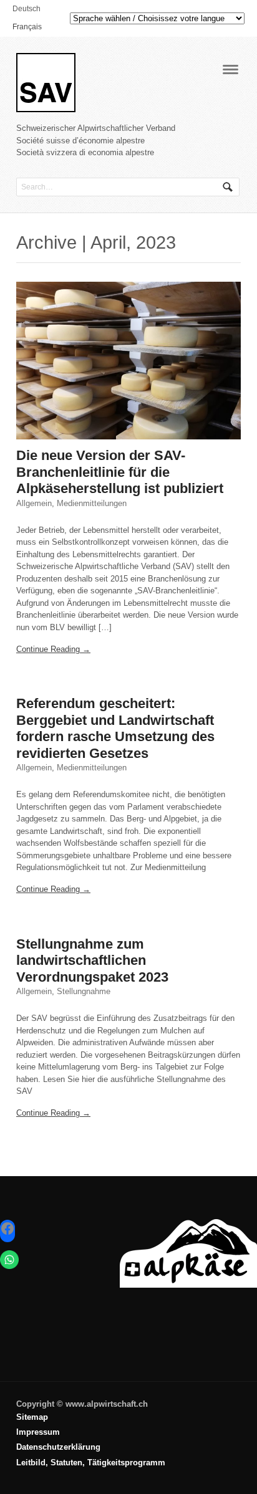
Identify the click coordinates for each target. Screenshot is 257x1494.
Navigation (230, 69)
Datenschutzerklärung (58, 1447)
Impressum (38, 1432)
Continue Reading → (53, 649)
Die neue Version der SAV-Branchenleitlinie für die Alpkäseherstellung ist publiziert (119, 472)
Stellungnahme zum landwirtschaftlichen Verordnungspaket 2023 (92, 960)
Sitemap (32, 1417)
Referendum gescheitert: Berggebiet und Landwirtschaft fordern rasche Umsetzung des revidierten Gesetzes (115, 728)
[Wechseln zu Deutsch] (122, 1472)
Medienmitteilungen (92, 503)
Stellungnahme (83, 991)
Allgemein (34, 503)
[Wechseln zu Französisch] (122, 1476)
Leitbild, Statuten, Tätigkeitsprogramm (90, 1462)
